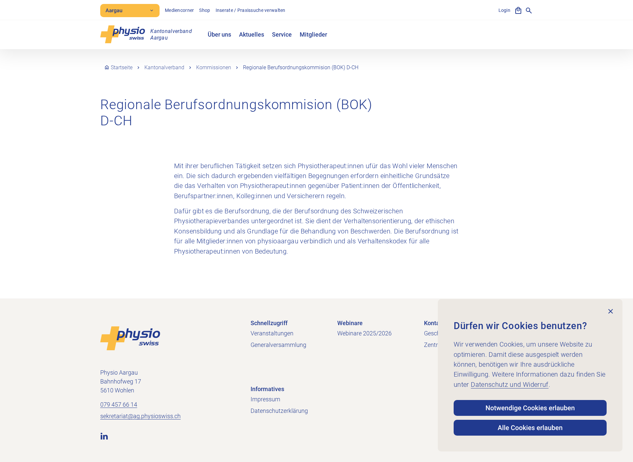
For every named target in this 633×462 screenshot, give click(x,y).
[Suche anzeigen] (529, 11)
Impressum (265, 399)
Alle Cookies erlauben (530, 428)
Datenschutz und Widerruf (510, 384)
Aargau (114, 10)
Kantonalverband (164, 67)
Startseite (122, 67)
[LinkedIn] (104, 436)
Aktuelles (251, 34)
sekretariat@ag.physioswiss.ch (140, 416)
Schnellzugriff (269, 323)
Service (282, 34)
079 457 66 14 (118, 404)
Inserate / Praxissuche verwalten (251, 10)
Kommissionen (213, 67)
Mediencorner (179, 10)
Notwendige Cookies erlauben (530, 408)
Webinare (350, 323)
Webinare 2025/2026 (364, 333)
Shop (204, 10)
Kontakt (434, 323)
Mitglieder (313, 34)
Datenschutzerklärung (279, 410)
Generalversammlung (278, 344)
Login (504, 10)
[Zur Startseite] (130, 338)
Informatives (267, 388)
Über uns (219, 34)
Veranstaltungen (272, 333)
